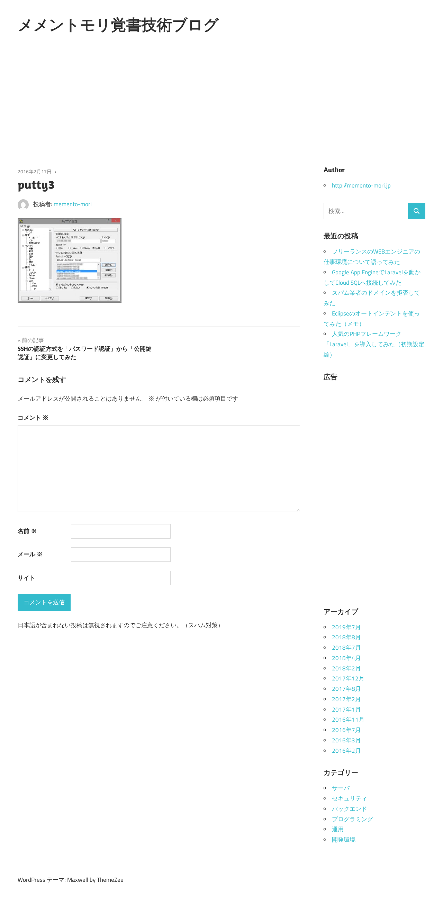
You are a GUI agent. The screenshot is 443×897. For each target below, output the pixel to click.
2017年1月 (346, 709)
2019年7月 (346, 627)
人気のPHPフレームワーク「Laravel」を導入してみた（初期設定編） (374, 344)
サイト (26, 577)
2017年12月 (348, 678)
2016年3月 (346, 740)
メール (30, 554)
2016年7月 (346, 729)
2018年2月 (346, 668)
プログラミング (352, 819)
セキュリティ (349, 798)
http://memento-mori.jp (361, 185)
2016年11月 (348, 719)
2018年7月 (346, 647)
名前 (27, 531)
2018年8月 (346, 637)
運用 (338, 829)
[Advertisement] (221, 101)
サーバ (341, 788)
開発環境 (343, 839)
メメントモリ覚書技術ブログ (118, 24)
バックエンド (349, 808)
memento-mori (73, 204)
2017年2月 (346, 699)
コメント (33, 417)
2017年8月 (346, 688)
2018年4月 (346, 657)
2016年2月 (346, 750)
